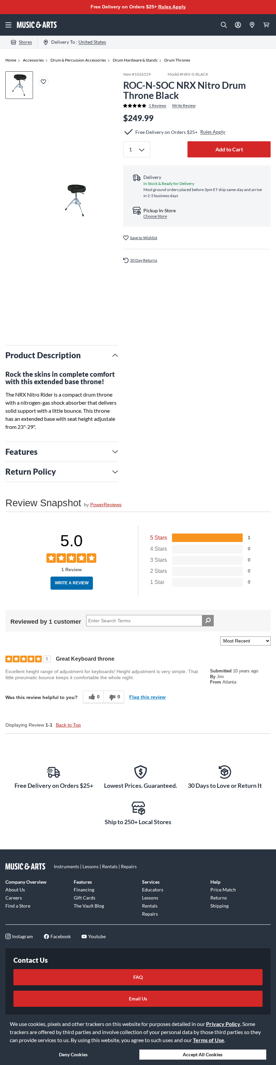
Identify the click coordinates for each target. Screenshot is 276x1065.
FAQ (138, 977)
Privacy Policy (223, 1024)
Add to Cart (229, 149)
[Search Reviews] (208, 620)
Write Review (184, 105)
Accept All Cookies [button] (202, 1054)
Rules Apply (172, 6)
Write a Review (72, 583)
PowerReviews (106, 504)
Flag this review (147, 697)
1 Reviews (157, 105)
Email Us (138, 998)
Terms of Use (208, 1040)
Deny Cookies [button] (73, 1054)
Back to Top (68, 725)
